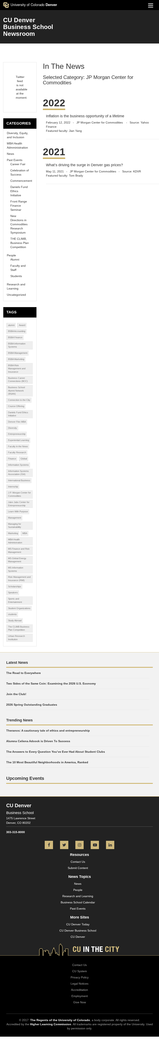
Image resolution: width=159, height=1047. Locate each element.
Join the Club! (16, 694)
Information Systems (18, 465)
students (12, 614)
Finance (12, 458)
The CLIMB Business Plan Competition (18, 628)
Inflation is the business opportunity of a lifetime (85, 116)
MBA (24, 533)
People (11, 255)
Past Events (14, 160)
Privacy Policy (80, 977)
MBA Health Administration (15, 541)
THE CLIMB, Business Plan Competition (19, 243)
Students (16, 276)
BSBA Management (17, 353)
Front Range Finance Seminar (18, 205)
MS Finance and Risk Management (19, 550)
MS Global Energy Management (17, 560)
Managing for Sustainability (14, 525)
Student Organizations (19, 608)
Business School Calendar (78, 902)
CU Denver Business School (77, 930)
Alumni (14, 259)
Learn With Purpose (18, 511)
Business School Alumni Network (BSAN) (16, 390)
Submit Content (78, 868)
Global (23, 458)
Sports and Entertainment (15, 600)
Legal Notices (79, 983)
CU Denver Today (77, 924)
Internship (13, 486)
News (10, 153)
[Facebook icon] (49, 845)
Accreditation (79, 989)
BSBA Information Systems (16, 345)
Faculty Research (17, 452)
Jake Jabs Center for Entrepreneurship (18, 504)
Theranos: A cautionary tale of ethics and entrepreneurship (48, 730)
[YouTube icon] (95, 845)
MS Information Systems (15, 569)
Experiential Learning (18, 440)
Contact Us (78, 861)
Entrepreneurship (16, 434)
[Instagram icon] (79, 845)
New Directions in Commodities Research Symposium (19, 224)
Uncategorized (16, 294)
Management (14, 517)
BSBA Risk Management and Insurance (16, 368)
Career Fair (17, 164)
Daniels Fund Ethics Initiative (18, 414)
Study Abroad (15, 620)
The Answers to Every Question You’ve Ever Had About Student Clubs (55, 751)
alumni (11, 325)
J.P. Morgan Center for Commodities (19, 494)
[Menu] (151, 5)
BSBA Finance (15, 337)
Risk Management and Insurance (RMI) (19, 579)
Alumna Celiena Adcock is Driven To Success (38, 741)
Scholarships (14, 586)
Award (22, 325)
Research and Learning (77, 896)
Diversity (12, 428)
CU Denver (78, 936)
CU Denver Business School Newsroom (28, 27)
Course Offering (16, 406)
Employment (79, 996)
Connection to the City (19, 400)
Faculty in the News (18, 446)
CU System (79, 971)
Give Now (79, 1002)
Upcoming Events (25, 778)
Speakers (13, 592)
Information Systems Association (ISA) (18, 473)
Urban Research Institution (16, 638)
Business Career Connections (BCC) (18, 380)
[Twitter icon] (64, 845)
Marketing (13, 533)
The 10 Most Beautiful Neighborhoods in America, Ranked (47, 762)
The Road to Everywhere (23, 673)
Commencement (21, 180)
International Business (19, 480)
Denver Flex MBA (17, 421)
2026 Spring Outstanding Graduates (31, 704)
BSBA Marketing (16, 359)
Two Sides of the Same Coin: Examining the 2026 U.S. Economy (51, 683)
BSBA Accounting (16, 331)
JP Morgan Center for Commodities (100, 122)
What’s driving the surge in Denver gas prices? (84, 165)
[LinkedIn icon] (110, 845)
